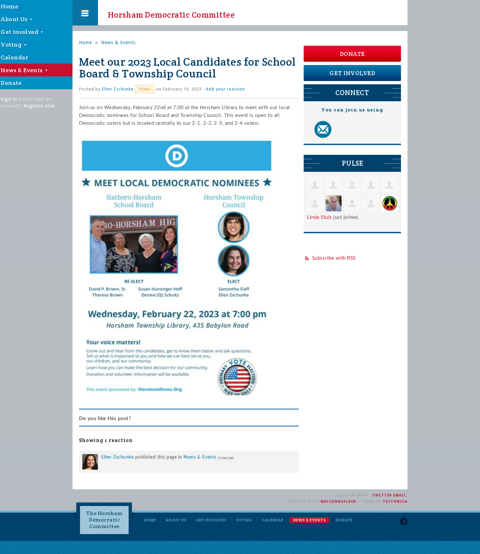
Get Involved (352, 73)
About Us (176, 520)
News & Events (118, 42)
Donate (352, 53)
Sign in (9, 99)
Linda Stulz (319, 217)
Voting (244, 520)
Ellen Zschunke (118, 89)
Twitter (382, 495)
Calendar (272, 520)
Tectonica (395, 501)
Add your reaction (225, 89)
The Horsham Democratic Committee (104, 520)
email (399, 495)
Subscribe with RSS (334, 258)
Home (85, 42)
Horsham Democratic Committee (165, 13)
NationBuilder (338, 501)
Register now (39, 106)
